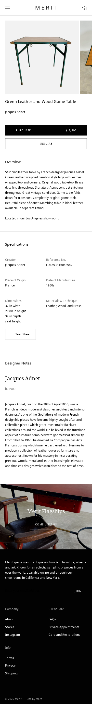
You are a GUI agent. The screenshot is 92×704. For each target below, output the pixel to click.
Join (78, 591)
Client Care (56, 609)
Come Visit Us (46, 524)
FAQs (52, 619)
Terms (9, 658)
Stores (9, 627)
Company (11, 609)
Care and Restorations (64, 635)
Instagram (12, 635)
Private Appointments (64, 627)
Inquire (46, 143)
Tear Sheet (23, 334)
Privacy (10, 665)
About (9, 619)
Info (8, 648)
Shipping (11, 673)
